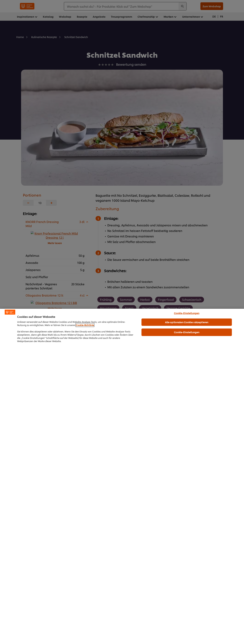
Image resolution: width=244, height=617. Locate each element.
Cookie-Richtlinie (85, 325)
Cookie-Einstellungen (187, 313)
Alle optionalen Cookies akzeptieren (186, 322)
